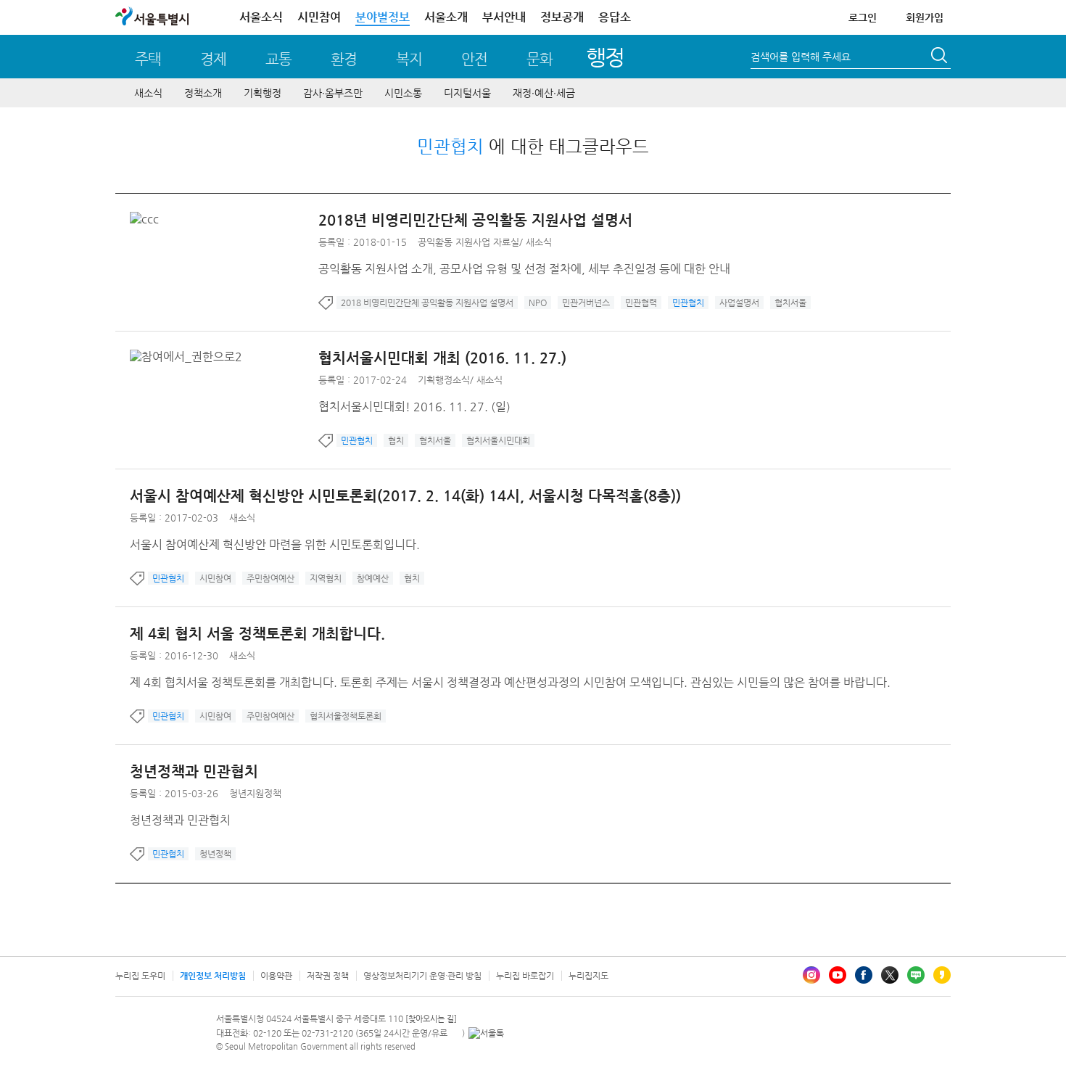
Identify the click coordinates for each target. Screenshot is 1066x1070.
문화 (539, 59)
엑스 (889, 975)
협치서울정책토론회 (345, 716)
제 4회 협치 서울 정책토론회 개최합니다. (257, 633)
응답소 (614, 17)
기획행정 (262, 93)
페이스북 (863, 975)
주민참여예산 (270, 578)
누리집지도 (588, 976)
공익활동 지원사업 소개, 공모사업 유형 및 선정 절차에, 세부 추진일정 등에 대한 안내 (524, 269)
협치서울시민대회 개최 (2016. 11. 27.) (442, 358)
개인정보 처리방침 (213, 976)
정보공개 (562, 17)
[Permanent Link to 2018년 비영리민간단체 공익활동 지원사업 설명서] (148, 219)
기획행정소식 (444, 379)
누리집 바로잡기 (525, 976)
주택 (148, 59)
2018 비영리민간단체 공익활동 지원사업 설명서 (427, 302)
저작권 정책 (328, 976)
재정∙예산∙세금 (544, 93)
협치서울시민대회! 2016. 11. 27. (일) (414, 406)
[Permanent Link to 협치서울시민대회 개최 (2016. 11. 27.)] (189, 356)
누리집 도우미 (140, 976)
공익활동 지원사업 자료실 (468, 241)
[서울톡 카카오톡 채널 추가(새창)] (486, 1033)
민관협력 (641, 302)
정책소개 (203, 93)
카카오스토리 (942, 975)
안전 (474, 59)
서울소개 (446, 17)
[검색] (940, 57)
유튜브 (837, 975)
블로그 (916, 975)
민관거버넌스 (586, 302)
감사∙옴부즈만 (333, 93)
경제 (213, 59)
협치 (396, 440)
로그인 (862, 17)
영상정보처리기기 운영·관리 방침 (422, 976)
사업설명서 (739, 302)
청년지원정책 (255, 793)
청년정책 (215, 854)
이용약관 (276, 976)
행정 (605, 57)
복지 (409, 59)
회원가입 (924, 17)
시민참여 (319, 17)
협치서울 (790, 302)
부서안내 (504, 17)
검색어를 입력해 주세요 (801, 56)
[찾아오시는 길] (431, 1019)
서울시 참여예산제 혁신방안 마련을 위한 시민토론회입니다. (275, 544)
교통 (278, 59)
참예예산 (373, 578)
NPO (538, 302)
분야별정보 (382, 17)
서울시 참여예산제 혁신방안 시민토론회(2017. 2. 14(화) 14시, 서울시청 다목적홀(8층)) (405, 495)
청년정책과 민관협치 (194, 771)
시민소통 (403, 93)
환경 (344, 59)
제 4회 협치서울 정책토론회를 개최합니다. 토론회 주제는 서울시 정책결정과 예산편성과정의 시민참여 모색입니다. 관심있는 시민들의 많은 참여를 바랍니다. (510, 682)
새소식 (148, 93)
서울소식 (261, 17)
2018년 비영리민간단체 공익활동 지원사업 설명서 (475, 220)
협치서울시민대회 (498, 440)
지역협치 (326, 578)
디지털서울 (467, 93)
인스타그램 (811, 975)
